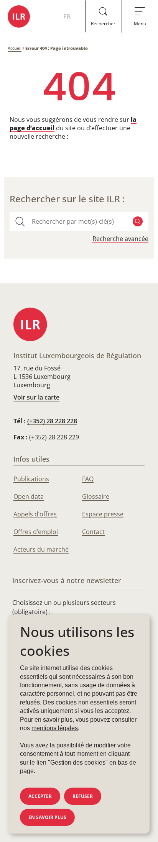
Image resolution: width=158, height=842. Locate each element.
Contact (93, 531)
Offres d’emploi (35, 531)
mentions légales (54, 728)
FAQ (88, 479)
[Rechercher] (138, 221)
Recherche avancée (120, 239)
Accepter (40, 796)
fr (67, 16)
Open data (28, 496)
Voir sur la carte (36, 397)
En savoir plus (47, 817)
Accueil (14, 48)
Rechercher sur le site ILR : (67, 199)
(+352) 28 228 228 (52, 421)
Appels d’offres (35, 514)
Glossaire (95, 496)
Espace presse (102, 514)
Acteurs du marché (41, 549)
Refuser (82, 796)
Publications (31, 479)
